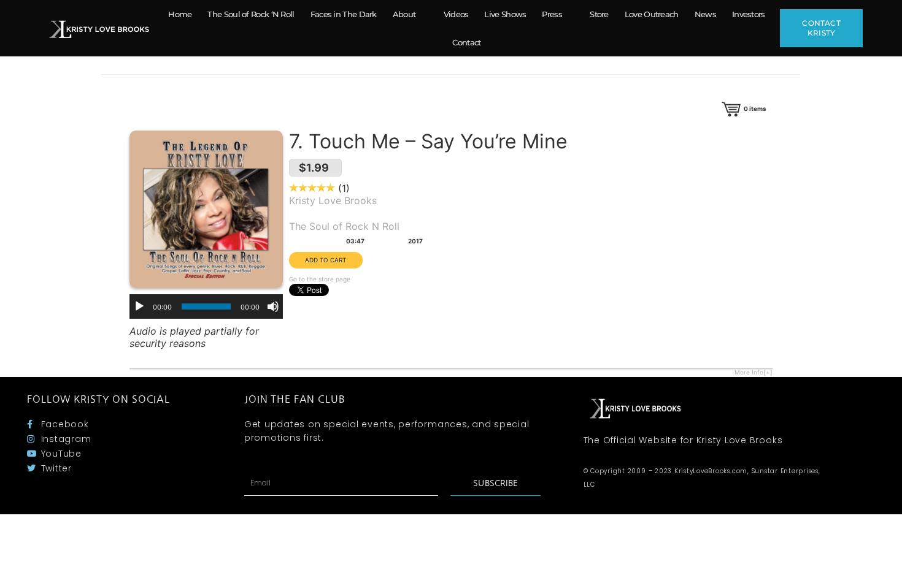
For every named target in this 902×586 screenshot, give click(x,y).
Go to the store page (319, 279)
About (404, 14)
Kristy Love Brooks (333, 200)
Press (552, 14)
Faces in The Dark (343, 14)
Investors (748, 14)
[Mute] (273, 306)
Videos (456, 14)
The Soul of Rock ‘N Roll (250, 14)
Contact (466, 42)
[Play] (139, 306)
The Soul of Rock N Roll (344, 226)
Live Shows (505, 14)
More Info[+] (753, 372)
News (705, 14)
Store (599, 14)
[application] (206, 306)
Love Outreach (652, 14)
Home (179, 14)
